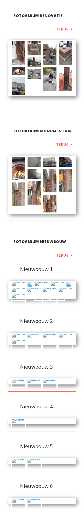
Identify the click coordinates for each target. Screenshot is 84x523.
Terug (62, 29)
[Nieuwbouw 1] (30, 285)
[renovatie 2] (65, 79)
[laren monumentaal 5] (18, 194)
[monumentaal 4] (49, 162)
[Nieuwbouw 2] (34, 342)
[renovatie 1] (18, 71)
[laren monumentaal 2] (49, 180)
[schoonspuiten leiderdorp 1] (34, 74)
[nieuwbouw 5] (18, 468)
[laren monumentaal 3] (65, 180)
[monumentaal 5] (18, 168)
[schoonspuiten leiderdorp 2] (18, 86)
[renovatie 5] (34, 48)
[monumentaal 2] (34, 174)
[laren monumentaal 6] (49, 203)
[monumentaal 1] (34, 162)
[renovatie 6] (49, 79)
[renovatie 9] (65, 53)
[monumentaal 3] (65, 162)
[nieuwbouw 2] (18, 383)
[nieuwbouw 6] (18, 507)
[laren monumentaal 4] (34, 193)
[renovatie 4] (18, 53)
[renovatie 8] (49, 53)
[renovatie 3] (34, 62)
